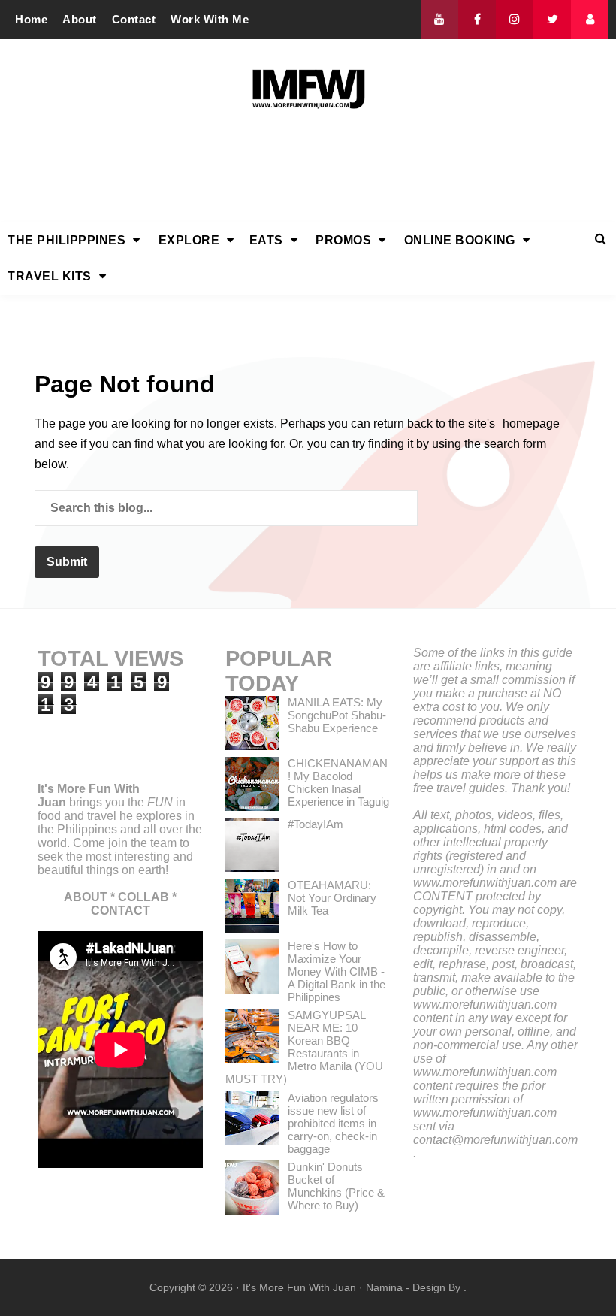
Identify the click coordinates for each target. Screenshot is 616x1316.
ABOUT (85, 897)
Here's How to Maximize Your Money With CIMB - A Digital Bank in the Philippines (336, 971)
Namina (384, 1287)
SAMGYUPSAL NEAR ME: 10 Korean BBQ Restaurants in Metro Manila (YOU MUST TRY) (304, 1047)
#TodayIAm (315, 824)
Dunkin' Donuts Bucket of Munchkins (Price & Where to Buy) (336, 1186)
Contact (134, 19)
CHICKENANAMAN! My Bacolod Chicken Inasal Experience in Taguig (338, 782)
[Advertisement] (308, 170)
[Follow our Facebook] (477, 19)
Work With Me (210, 19)
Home (31, 19)
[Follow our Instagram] (514, 19)
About (79, 19)
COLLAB (143, 897)
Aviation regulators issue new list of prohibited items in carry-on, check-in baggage (333, 1123)
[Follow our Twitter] (552, 19)
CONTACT (120, 910)
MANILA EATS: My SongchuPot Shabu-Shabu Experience (337, 715)
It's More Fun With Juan (299, 1287)
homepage (531, 423)
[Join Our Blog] (589, 19)
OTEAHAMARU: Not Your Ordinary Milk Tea (332, 898)
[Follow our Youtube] (439, 19)
